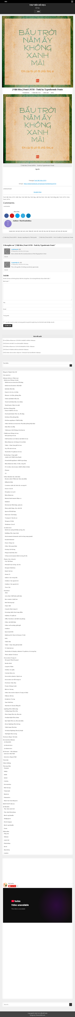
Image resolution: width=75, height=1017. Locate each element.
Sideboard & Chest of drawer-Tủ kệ (15, 635)
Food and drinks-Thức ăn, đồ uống (14, 414)
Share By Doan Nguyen (10, 800)
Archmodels (7, 742)
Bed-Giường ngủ (9, 602)
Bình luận (6, 281)
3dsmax (6, 837)
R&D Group (7, 787)
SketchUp (7, 850)
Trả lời (6, 256)
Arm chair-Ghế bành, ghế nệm (13, 596)
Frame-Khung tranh (10, 686)
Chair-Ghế (8, 606)
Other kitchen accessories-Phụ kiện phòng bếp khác (20, 423)
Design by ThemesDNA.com (37, 1015)
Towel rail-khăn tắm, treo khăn (14, 402)
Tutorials (5, 760)
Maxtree (6, 794)
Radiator (7, 501)
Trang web (6, 315)
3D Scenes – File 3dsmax (10, 751)
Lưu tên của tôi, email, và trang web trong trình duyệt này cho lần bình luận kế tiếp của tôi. (30, 322)
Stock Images (8, 822)
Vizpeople (7, 791)
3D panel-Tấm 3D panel (11, 660)
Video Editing (7, 763)
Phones (7, 470)
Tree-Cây (7, 587)
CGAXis (6, 781)
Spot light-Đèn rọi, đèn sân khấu (14, 721)
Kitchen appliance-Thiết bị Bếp (14, 420)
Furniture (7, 590)
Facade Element (9, 539)
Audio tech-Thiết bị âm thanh (13, 457)
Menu (6, 1)
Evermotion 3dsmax (9, 740)
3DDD (5, 778)
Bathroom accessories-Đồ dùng (14, 382)
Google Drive (37, 192)
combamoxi (14, 249)
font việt (36, 231)
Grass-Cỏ (7, 574)
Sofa (6, 638)
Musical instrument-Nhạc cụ (13, 498)
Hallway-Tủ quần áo (10, 615)
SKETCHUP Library (9, 803)
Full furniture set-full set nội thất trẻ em (16, 438)
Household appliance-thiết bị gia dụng (16, 460)
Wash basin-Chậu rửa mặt (12, 405)
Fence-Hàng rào (9, 543)
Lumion (6, 853)
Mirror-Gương (9, 689)
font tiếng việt (29, 231)
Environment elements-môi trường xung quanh (18, 536)
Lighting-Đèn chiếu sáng (11, 709)
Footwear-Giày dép (10, 683)
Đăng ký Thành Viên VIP (10, 372)
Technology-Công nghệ (10, 455)
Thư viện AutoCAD (9, 809)
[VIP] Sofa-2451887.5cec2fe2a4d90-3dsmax (15, 343)
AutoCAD (6, 840)
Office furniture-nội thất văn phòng (15, 618)
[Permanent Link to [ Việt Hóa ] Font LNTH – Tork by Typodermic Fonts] (37, 51)
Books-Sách (8, 663)
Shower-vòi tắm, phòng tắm (13, 395)
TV (5, 473)
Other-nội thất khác (10, 622)
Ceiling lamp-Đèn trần (11, 711)
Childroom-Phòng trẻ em (11, 433)
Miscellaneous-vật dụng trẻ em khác (15, 442)
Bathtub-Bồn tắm (10, 389)
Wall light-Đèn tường (11, 733)
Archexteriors (8, 745)
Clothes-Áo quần (9, 669)
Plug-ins (6, 833)
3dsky (6, 771)
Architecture (8, 527)
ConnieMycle (15, 262)
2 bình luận (46, 92)
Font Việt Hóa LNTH (40, 180)
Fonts (52, 92)
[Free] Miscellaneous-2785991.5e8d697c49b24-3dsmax (19, 340)
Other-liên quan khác (11, 546)
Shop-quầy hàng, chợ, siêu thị (13, 508)
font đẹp (18, 231)
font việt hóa (42, 231)
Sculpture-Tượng (10, 699)
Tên (4, 302)
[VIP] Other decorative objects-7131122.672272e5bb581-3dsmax (22, 352)
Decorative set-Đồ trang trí (13, 679)
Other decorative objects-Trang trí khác (16, 692)
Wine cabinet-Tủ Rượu (11, 654)
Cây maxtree (6, 375)
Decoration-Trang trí (10, 658)
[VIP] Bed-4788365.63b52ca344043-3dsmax (15, 349)
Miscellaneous (9, 495)
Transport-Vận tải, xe (11, 518)
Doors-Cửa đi (9, 488)
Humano (6, 768)
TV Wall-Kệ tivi (9, 648)
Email (4, 309)
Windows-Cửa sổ (10, 524)
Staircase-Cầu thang (11, 514)
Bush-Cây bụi (8, 571)
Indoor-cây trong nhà (11, 577)
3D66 (5, 774)
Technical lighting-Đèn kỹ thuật (14, 730)
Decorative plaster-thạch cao (13, 676)
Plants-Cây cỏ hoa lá (9, 559)
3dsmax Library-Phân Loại (10, 378)
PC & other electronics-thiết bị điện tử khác (17, 467)
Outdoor (7, 628)
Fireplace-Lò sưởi (10, 492)
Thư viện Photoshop (10, 812)
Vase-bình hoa (9, 702)
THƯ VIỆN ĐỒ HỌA (37, 5)
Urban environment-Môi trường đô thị (16, 556)
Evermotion (7, 784)
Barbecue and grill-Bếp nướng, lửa (15, 530)
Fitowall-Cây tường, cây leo (13, 564)
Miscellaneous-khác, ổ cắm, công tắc (15, 463)
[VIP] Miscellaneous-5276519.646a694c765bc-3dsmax (18, 346)
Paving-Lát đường (10, 549)
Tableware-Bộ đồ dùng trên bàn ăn (15, 430)
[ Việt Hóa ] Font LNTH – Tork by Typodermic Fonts (37, 89)
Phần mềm (6, 831)
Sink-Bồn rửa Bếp (10, 426)
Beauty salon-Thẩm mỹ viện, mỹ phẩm (16, 479)
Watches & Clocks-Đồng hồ (12, 705)
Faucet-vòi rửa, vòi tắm (11, 392)
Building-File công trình (12, 533)
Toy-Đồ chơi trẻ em (10, 448)
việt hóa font (64, 231)
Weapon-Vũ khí (9, 521)
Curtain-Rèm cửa (10, 673)
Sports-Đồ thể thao (10, 511)
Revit (5, 846)
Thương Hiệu (7, 766)
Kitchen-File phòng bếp (12, 417)
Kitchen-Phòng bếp (9, 408)
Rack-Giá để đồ (9, 632)
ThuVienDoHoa (25, 92)
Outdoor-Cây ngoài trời (11, 580)
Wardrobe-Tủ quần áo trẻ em (13, 451)
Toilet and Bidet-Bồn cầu (12, 398)
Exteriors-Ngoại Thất (10, 757)
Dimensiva (7, 797)
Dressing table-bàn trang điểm (14, 612)
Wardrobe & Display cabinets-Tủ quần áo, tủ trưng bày (20, 651)
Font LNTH (22, 231)
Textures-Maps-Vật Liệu (10, 737)
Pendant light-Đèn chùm (12, 717)
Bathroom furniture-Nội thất (13, 385)
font (14, 231)
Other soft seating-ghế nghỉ (13, 625)
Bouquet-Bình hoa (10, 568)
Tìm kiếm (5, 363)
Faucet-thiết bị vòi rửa (11, 410)
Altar (6, 592)
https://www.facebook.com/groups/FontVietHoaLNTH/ (40, 184)
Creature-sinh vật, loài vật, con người (15, 485)
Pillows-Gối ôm (9, 696)
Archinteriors (8, 748)
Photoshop (7, 843)
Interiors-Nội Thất (9, 753)
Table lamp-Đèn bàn (11, 727)
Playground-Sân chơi (11, 552)
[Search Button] (72, 2)
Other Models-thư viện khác (12, 476)
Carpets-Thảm (9, 666)
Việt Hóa (58, 231)
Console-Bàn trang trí (11, 609)
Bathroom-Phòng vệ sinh (11, 380)
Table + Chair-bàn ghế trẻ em (13, 445)
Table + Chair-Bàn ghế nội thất (13, 645)
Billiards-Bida (9, 482)
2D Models (6, 806)
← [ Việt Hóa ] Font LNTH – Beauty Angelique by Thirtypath (19, 237)
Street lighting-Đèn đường (12, 724)
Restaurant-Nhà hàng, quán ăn (13, 505)
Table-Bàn (8, 641)
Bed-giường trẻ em (10, 435)
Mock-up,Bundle (9, 815)
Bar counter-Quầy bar (11, 599)
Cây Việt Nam (9, 561)
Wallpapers (7, 818)
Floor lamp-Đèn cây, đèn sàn (13, 714)
